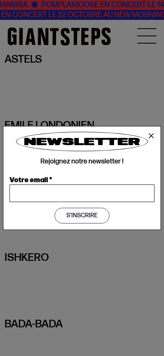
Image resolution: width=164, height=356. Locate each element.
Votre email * (31, 179)
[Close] (151, 136)
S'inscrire (82, 215)
